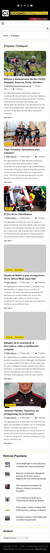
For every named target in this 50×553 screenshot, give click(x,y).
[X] (24, 5)
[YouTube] (31, 5)
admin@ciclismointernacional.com (18, 86)
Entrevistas (10, 405)
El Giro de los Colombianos (18, 214)
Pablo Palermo (11, 156)
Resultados (19, 270)
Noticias (9, 74)
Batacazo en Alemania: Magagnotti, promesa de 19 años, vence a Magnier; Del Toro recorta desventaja (31, 476)
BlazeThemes (41, 549)
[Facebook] (18, 5)
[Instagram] (21, 5)
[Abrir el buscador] (48, 28)
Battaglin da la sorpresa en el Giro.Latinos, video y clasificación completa (21, 346)
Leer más (7, 117)
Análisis (9, 144)
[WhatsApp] (28, 5)
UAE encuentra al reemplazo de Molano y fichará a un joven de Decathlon (29, 488)
